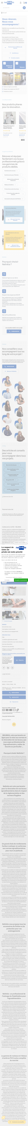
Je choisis (7, 580)
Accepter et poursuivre (21, 580)
